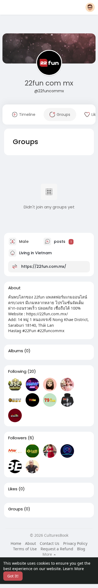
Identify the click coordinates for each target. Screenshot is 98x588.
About (30, 543)
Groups (15, 509)
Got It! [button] (13, 576)
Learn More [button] (73, 568)
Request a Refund (57, 548)
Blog (81, 548)
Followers (17, 438)
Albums (15, 351)
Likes (12, 489)
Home (16, 543)
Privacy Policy (75, 543)
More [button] (47, 554)
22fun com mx (49, 83)
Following (17, 371)
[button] (90, 7)
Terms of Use (25, 548)
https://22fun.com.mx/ (43, 266)
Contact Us (49, 543)
